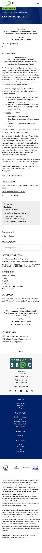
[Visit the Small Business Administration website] (6, 467)
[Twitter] (15, 391)
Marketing (5, 283)
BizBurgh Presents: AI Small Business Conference (19, 261)
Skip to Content (8, 9)
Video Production (8, 289)
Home (4, 12)
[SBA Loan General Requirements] (21, 341)
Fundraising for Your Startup (14, 219)
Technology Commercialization (13, 286)
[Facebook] (10, 391)
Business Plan (7, 299)
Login (4, 236)
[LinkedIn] (27, 391)
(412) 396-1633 (21, 380)
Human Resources (31, 299)
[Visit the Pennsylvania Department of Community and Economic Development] (16, 467)
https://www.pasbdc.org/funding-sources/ (14, 496)
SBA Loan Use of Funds (21, 40)
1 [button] (19, 351)
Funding (15, 195)
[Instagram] (32, 391)
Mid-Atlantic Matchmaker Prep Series (15, 259)
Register (12, 236)
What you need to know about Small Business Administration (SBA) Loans (21, 32)
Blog (10, 12)
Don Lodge (14, 44)
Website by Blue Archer (22, 537)
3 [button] (22, 351)
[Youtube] (21, 391)
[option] (21, 341)
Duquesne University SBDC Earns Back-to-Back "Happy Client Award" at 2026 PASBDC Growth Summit (21, 265)
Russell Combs (26, 324)
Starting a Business (8, 276)
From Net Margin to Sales (13, 216)
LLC (3, 301)
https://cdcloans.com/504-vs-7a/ (13, 192)
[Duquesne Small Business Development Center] (8, 3)
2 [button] (21, 351)
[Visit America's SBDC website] (35, 467)
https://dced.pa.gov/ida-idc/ (12, 175)
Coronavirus (17, 298)
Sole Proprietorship (30, 301)
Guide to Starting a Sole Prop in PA (16, 221)
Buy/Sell (5, 281)
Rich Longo (26, 316)
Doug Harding (18, 342)
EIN (23, 299)
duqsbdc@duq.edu (21, 386)
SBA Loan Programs (13, 301)
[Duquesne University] (26, 467)
